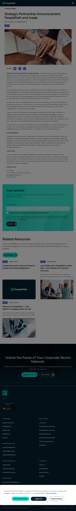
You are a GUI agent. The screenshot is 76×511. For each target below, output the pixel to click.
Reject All (38, 499)
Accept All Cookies (20, 499)
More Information (51, 493)
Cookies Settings (56, 499)
